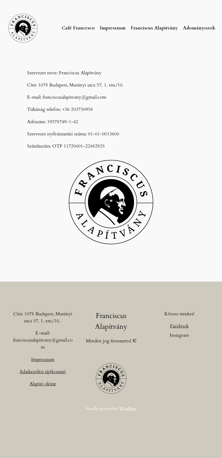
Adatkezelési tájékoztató (42, 372)
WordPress (127, 408)
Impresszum (42, 359)
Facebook (179, 326)
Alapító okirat (43, 384)
